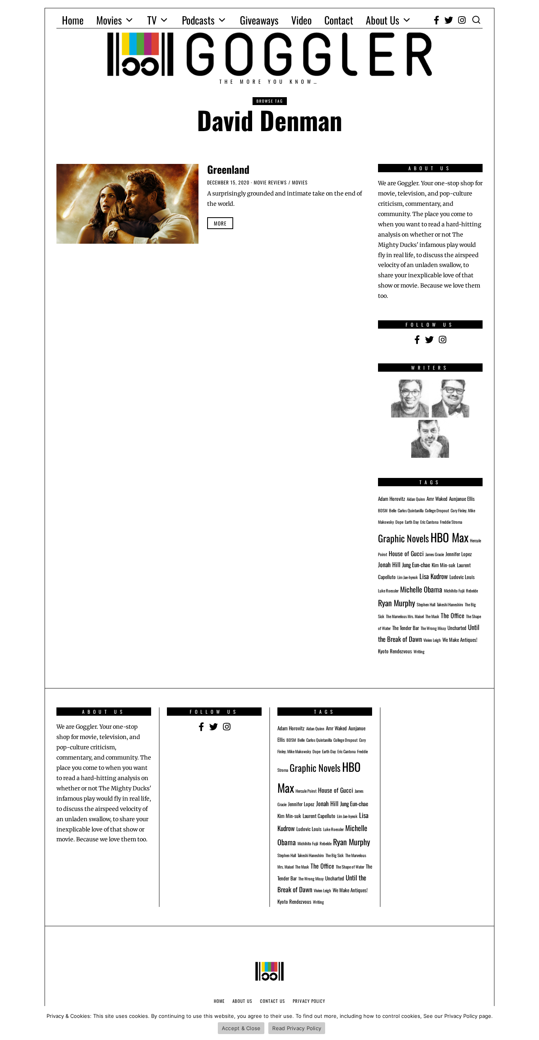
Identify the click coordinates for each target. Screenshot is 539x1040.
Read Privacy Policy (296, 1028)
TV (152, 20)
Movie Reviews (270, 182)
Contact (338, 20)
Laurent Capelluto (319, 816)
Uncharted (456, 628)
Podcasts (198, 20)
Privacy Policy (309, 1001)
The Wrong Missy (433, 628)
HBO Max (449, 536)
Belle (392, 510)
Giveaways (259, 20)
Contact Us (272, 1001)
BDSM (382, 510)
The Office (452, 615)
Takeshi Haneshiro (450, 604)
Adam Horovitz (391, 498)
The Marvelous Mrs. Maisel (405, 616)
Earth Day (412, 522)
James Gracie (434, 554)
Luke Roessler (388, 590)
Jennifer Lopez (458, 554)
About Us (382, 20)
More (220, 223)
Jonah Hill (389, 564)
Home (73, 20)
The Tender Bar (405, 628)
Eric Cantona (429, 522)
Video (301, 20)
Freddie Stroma (451, 522)
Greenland (228, 169)
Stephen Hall (426, 604)
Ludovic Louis (462, 577)
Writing (419, 651)
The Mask (432, 616)
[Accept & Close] (529, 1023)
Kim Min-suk (443, 565)
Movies (109, 20)
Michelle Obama (421, 589)
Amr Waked (437, 498)
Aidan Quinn (416, 499)
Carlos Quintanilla (410, 510)
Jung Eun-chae (416, 564)
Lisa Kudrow (433, 576)
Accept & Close (241, 1028)
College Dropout (437, 510)
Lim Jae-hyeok (407, 577)
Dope (399, 522)
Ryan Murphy (396, 603)
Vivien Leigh (432, 640)
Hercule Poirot (306, 791)
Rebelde (472, 590)
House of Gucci (406, 553)
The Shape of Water (350, 866)
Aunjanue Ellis (462, 498)
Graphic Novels (403, 538)
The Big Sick (335, 855)
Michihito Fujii (454, 590)
